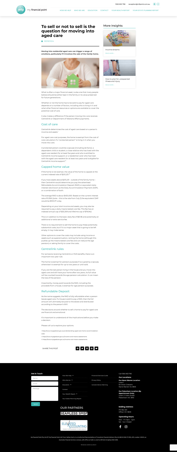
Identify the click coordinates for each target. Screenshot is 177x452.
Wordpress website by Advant (88, 444)
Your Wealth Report (121, 10)
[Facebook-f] (120, 426)
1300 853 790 (120, 4)
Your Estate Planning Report (146, 10)
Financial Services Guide (100, 375)
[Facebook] (154, 4)
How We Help (65, 10)
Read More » (109, 53)
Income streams (112, 50)
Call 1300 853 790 (125, 374)
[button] (77, 348)
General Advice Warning (100, 385)
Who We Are (79, 10)
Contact (104, 10)
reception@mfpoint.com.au (139, 4)
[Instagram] (158, 4)
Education (92, 10)
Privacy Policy (96, 380)
